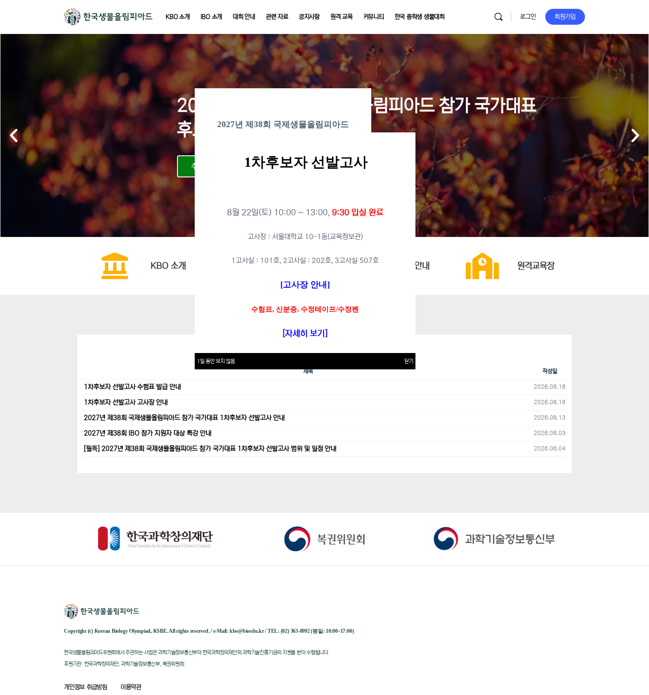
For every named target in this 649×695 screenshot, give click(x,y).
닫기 (408, 361)
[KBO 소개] (115, 266)
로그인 (528, 16)
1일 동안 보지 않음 (216, 361)
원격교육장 (536, 266)
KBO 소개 (168, 266)
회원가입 (565, 16)
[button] (14, 135)
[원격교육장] (482, 266)
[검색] (498, 16)
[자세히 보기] (305, 333)
